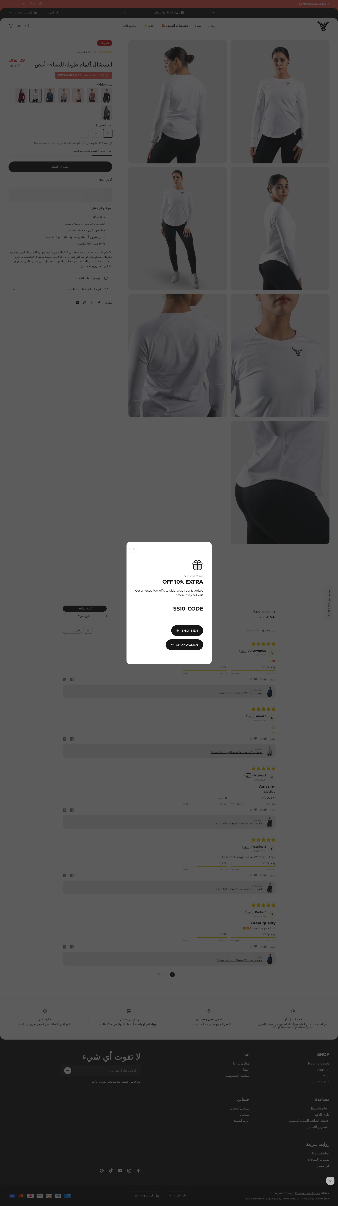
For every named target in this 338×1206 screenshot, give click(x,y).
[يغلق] (133, 549)
